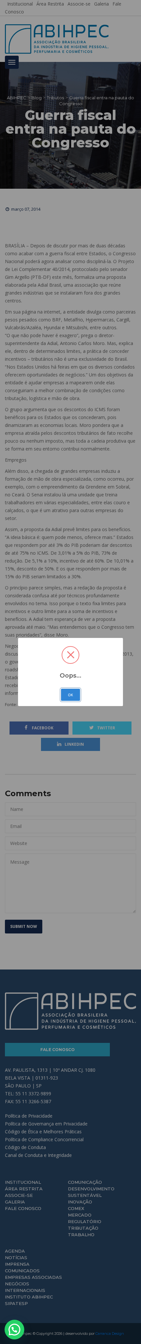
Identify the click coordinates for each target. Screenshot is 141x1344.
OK (70, 695)
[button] (14, 1329)
